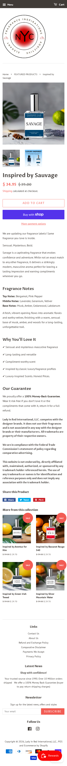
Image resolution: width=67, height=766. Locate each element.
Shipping (7, 191)
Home (6, 74)
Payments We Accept (33, 651)
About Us (33, 638)
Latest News (33, 666)
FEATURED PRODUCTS (25, 74)
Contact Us (33, 633)
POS (60, 741)
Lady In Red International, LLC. (41, 741)
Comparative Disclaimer (33, 647)
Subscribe (53, 711)
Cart (61, 4)
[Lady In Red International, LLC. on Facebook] (30, 729)
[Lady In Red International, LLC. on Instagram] (38, 729)
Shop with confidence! (33, 673)
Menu (10, 4)
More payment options (33, 223)
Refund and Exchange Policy (33, 642)
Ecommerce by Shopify (36, 745)
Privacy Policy (33, 656)
